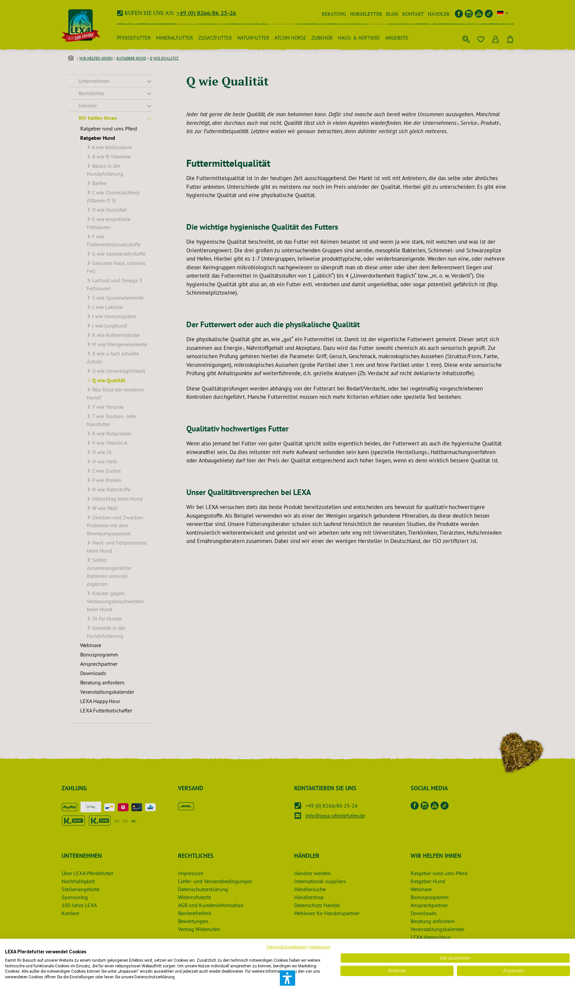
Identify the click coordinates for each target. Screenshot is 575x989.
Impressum (320, 947)
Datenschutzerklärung (287, 947)
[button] (287, 978)
